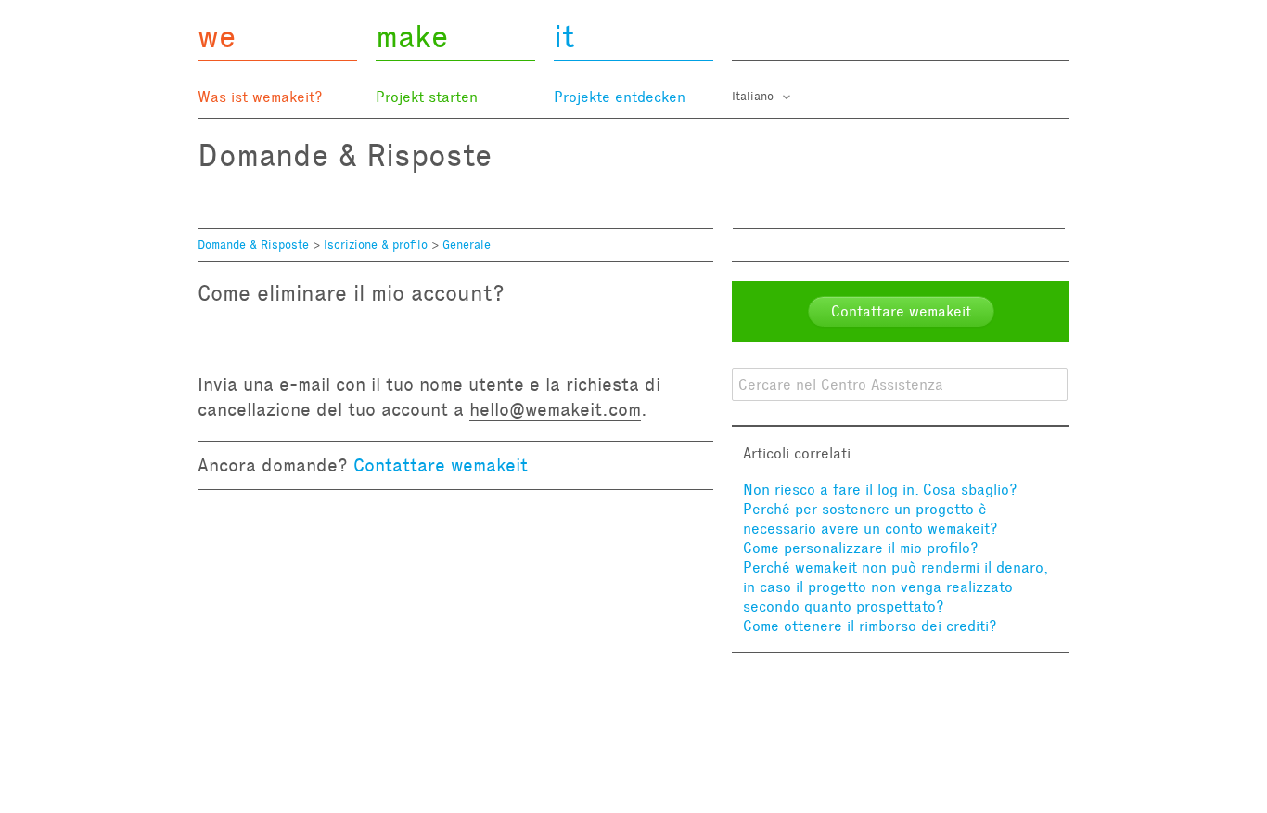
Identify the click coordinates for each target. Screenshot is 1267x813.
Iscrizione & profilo (376, 245)
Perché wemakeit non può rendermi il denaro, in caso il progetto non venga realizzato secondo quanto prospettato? (895, 587)
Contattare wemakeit (440, 465)
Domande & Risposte (253, 245)
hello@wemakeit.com (555, 409)
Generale (466, 245)
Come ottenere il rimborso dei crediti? (870, 626)
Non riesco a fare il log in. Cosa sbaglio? (880, 489)
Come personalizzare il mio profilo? (861, 548)
